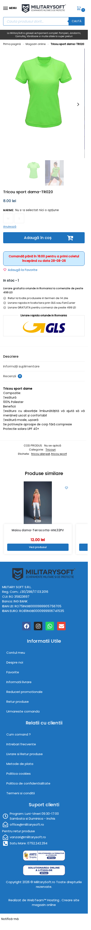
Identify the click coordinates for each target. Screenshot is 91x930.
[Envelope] (61, 626)
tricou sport (59, 454)
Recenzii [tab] (12, 376)
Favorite (12, 672)
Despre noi (14, 662)
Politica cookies (18, 773)
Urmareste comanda (23, 711)
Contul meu (15, 652)
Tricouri (51, 450)
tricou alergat (40, 454)
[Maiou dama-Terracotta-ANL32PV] (38, 502)
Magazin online (36, 44)
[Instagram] (38, 626)
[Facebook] (26, 626)
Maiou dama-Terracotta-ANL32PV (38, 530)
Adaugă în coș (38, 237)
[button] (80, 9)
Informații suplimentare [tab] (21, 366)
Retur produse (17, 701)
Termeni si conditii (20, 793)
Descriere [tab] (10, 356)
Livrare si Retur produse (24, 754)
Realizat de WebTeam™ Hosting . (35, 900)
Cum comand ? (18, 734)
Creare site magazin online (55, 902)
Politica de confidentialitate (28, 783)
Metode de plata (19, 764)
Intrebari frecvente (21, 744)
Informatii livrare (19, 682)
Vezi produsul (38, 547)
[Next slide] (78, 104)
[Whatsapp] (50, 626)
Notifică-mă (10, 919)
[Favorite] (66, 488)
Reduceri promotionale (24, 692)
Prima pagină (12, 44)
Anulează (9, 227)
